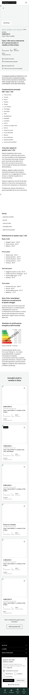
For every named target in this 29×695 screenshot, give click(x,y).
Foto (14, 204)
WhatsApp (11, 692)
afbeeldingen (6, 23)
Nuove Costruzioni (7, 652)
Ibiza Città (19, 29)
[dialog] (14, 672)
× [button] (25, 659)
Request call (18, 692)
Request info (24, 692)
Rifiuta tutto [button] (20, 680)
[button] (24, 395)
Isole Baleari (9, 29)
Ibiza (15, 29)
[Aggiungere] (3, 8)
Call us (5, 692)
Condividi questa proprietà (10, 61)
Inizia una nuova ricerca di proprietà (13, 68)
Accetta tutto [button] (8, 680)
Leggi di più (9, 667)
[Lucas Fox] (9, 2)
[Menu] (26, 3)
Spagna (3, 29)
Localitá (4, 649)
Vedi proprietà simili (9, 66)
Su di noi (4, 645)
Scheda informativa (9, 59)
